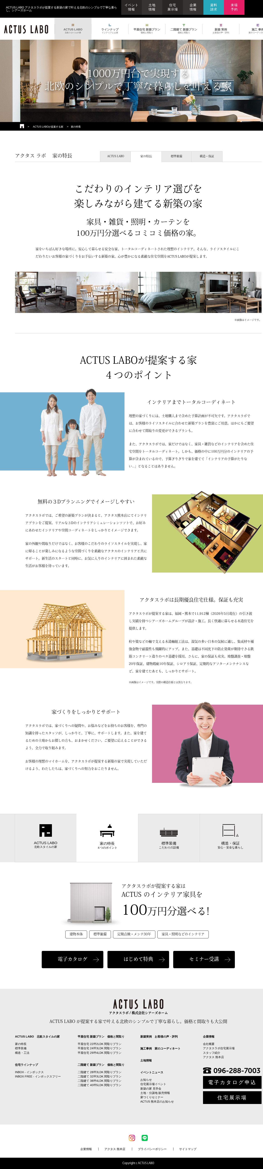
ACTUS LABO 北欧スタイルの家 (37, 1036)
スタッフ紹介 (211, 1052)
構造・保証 (207, 156)
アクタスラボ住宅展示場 (219, 1048)
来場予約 (234, 7)
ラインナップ (110, 31)
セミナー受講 (204, 959)
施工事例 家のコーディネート (160, 1048)
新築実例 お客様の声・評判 (159, 1036)
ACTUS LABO (72, 31)
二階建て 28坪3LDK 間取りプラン (99, 1072)
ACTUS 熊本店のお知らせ (157, 1101)
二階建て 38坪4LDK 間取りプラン (99, 1080)
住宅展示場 (172, 7)
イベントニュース (151, 1072)
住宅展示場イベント (153, 1084)
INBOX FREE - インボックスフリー (38, 1076)
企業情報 (193, 7)
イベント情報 (131, 7)
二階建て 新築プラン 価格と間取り (101, 1064)
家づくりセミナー (151, 1097)
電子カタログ (72, 959)
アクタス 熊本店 (213, 1057)
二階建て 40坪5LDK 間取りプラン (99, 1085)
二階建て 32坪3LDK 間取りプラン (99, 1076)
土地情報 (152, 7)
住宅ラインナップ (26, 1064)
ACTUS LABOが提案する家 (48, 126)
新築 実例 (221, 31)
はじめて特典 (138, 959)
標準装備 (176, 156)
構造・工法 (22, 1052)
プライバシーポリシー (152, 1149)
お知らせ (146, 1079)
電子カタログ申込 (232, 1082)
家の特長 (146, 156)
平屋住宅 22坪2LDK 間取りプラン (99, 1044)
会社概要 (209, 1044)
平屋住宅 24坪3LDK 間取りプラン (99, 1048)
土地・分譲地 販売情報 (155, 1093)
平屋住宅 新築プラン (147, 31)
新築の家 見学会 (150, 1088)
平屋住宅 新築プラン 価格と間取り (101, 1036)
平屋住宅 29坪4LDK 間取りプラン (99, 1052)
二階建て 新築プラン (184, 31)
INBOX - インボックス (29, 1072)
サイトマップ (187, 1149)
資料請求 (213, 7)
